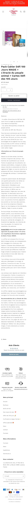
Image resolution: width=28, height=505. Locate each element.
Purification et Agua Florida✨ (12, 419)
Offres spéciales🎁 (8, 422)
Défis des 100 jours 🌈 (9, 415)
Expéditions (6, 450)
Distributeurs (7, 453)
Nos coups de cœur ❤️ (9, 412)
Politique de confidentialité (14, 499)
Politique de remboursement (16, 496)
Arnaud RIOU (5, 229)
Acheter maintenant (14, 100)
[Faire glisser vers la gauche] (10, 61)
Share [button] (4, 339)
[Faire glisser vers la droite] (17, 61)
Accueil (5, 401)
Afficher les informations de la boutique (12, 111)
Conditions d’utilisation (14, 501)
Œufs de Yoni (7, 408)
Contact (5, 429)
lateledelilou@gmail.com (20, 389)
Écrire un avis (14, 354)
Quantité (3, 87)
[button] (3, 11)
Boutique (5, 405)
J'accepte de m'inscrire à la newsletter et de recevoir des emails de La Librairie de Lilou (14, 481)
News (4, 426)
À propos (5, 433)
